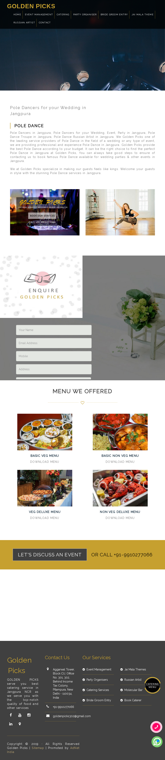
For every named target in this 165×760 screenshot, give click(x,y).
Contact (45, 22)
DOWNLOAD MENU (44, 461)
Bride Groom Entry (114, 14)
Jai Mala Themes (135, 669)
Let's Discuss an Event (50, 555)
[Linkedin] (10, 724)
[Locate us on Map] (19, 724)
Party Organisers (97, 679)
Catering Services (98, 690)
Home (17, 14)
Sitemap (38, 748)
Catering (63, 14)
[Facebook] (10, 715)
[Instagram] (28, 715)
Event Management (39, 14)
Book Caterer (132, 700)
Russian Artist (24, 22)
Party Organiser (85, 14)
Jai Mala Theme (143, 14)
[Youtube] (19, 715)
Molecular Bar (133, 690)
